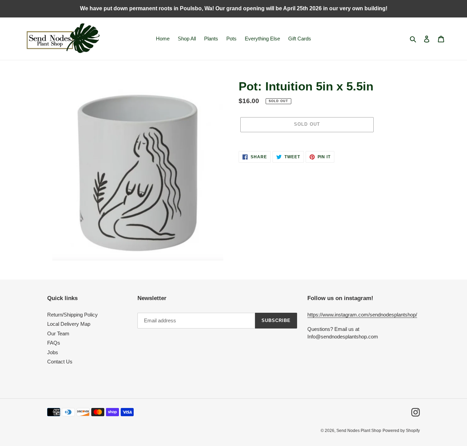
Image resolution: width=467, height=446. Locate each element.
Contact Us (59, 361)
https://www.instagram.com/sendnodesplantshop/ (362, 315)
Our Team (58, 333)
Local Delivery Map (68, 324)
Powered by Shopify (401, 430)
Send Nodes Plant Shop (358, 430)
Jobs (52, 352)
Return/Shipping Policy (72, 315)
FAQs (53, 343)
